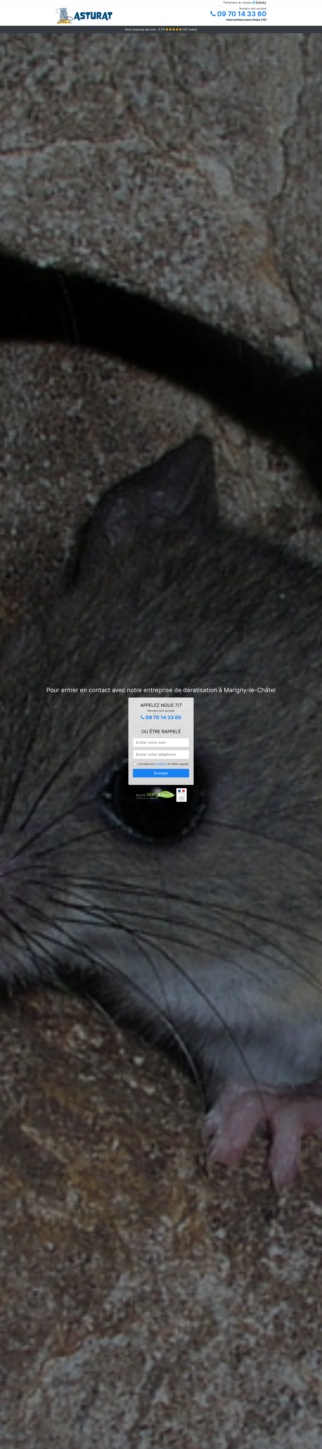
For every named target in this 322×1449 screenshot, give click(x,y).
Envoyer (161, 773)
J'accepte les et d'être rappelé (163, 763)
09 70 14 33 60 (241, 14)
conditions (161, 763)
